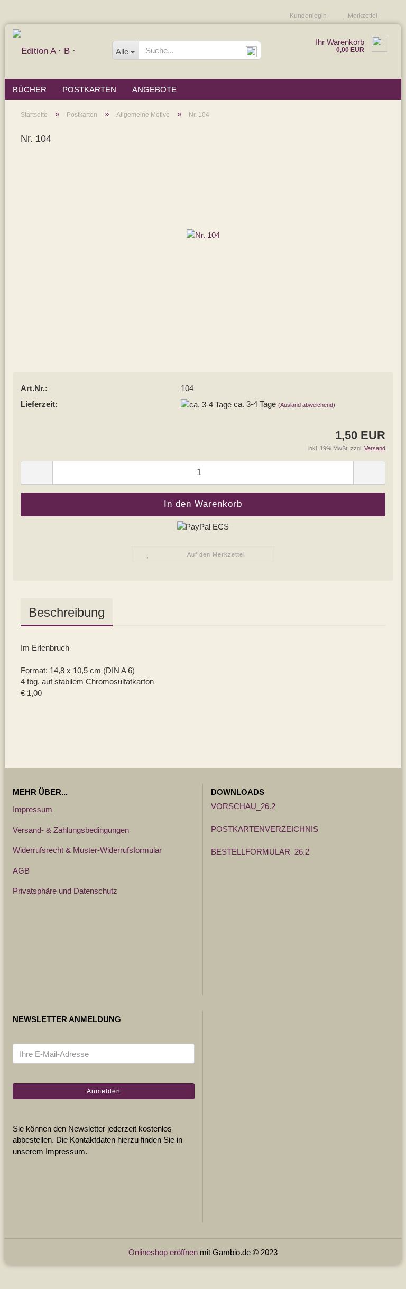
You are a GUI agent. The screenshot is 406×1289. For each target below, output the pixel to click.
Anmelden (104, 1091)
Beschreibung (67, 612)
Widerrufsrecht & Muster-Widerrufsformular (87, 850)
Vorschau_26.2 (243, 806)
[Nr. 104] (203, 234)
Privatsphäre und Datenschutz (65, 890)
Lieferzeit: (39, 404)
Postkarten (89, 89)
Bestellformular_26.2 (260, 851)
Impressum (32, 809)
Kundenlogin (307, 16)
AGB (21, 870)
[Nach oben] (377, 1273)
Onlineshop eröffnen (163, 1252)
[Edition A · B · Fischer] (54, 51)
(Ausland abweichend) (306, 405)
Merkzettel (361, 16)
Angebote (154, 89)
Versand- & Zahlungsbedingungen (71, 830)
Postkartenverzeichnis (264, 828)
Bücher (30, 89)
